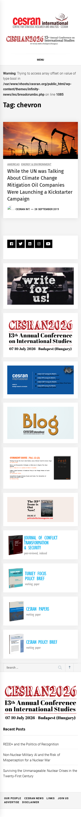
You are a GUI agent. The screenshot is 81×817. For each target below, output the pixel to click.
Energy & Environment (36, 164)
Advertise (11, 802)
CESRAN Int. (23, 209)
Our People (12, 798)
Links (51, 798)
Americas (13, 164)
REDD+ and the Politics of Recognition (31, 744)
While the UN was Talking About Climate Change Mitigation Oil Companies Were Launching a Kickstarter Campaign (39, 185)
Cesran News (34, 798)
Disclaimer (30, 802)
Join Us (63, 798)
